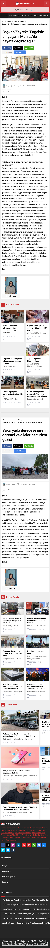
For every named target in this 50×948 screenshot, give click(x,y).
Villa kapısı (29, 945)
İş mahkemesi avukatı (14, 837)
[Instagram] (13, 845)
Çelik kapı (44, 945)
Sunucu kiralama (19, 945)
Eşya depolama (12, 840)
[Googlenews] (39, 845)
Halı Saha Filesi (38, 835)
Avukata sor (27, 837)
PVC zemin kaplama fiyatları (25, 833)
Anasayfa (8, 21)
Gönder (30, 48)
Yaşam (22, 21)
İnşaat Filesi (11, 835)
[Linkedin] (18, 845)
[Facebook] (3, 845)
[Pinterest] (29, 845)
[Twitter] (8, 845)
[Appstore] (44, 845)
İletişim (5, 882)
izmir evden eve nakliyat (10, 828)
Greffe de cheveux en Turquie (34, 943)
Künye (4, 866)
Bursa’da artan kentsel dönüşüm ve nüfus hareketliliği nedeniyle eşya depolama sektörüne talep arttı (30, 15)
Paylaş (8, 48)
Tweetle (19, 48)
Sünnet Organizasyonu (24, 835)
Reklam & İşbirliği (8, 877)
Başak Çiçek (10, 86)
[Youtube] (24, 845)
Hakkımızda (6, 871)
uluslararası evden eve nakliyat (30, 828)
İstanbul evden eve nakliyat (26, 830)
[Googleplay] (3, 850)
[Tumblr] (13, 850)
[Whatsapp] (34, 845)
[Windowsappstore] (8, 850)
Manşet (16, 21)
